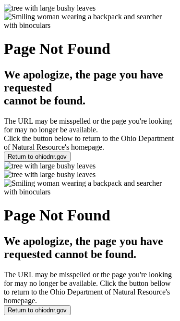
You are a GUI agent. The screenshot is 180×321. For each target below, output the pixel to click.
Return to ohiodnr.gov (37, 156)
